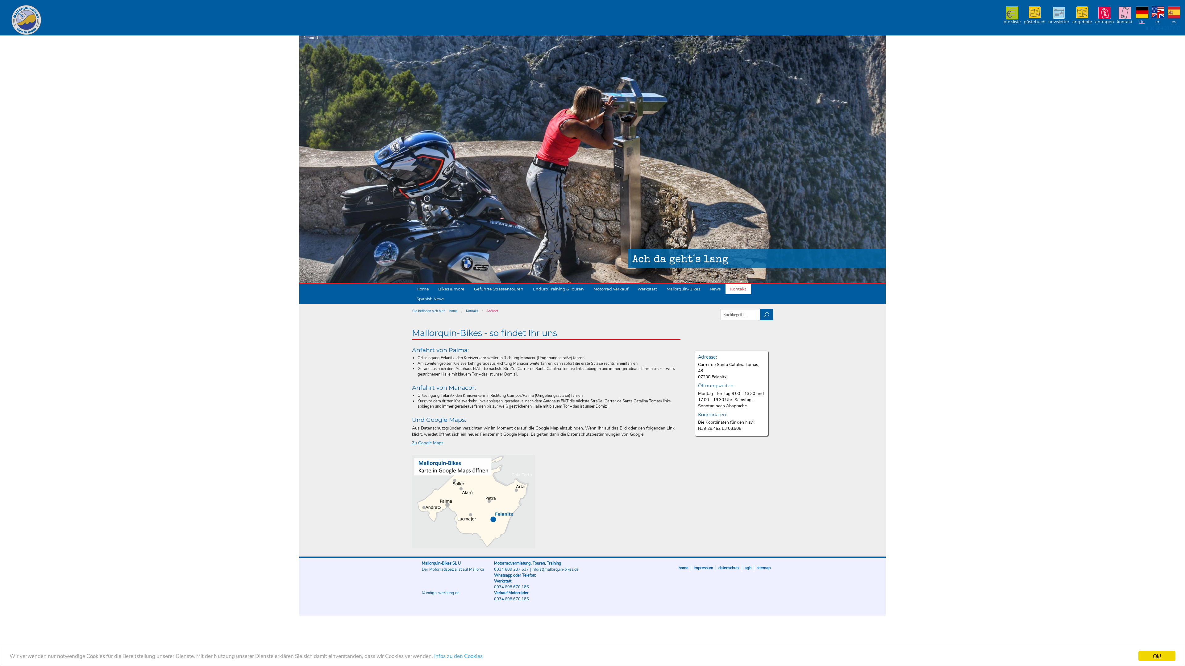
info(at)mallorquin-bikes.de (555, 569)
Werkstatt (647, 289)
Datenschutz (728, 567)
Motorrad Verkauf (610, 289)
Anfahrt (492, 311)
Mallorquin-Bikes (62, 20)
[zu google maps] (473, 502)
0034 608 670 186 (511, 587)
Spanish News (430, 299)
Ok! (1157, 656)
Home (423, 289)
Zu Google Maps (427, 443)
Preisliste (1012, 21)
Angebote (1082, 21)
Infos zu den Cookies (458, 656)
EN (1158, 21)
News (715, 289)
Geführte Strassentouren (498, 289)
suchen (766, 314)
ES (1174, 21)
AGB (748, 567)
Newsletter (1058, 21)
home (453, 311)
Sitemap (764, 567)
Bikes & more (451, 289)
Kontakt (1125, 21)
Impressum (703, 567)
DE (1142, 21)
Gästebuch (1035, 21)
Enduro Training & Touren (558, 289)
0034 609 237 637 (1162, 28)
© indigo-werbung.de (440, 593)
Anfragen (1104, 21)
